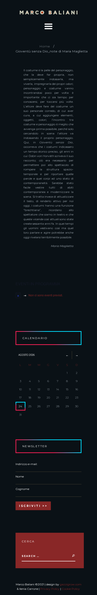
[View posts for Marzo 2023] (67, 355)
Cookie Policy (71, 589)
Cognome (22, 489)
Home (44, 46)
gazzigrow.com (70, 584)
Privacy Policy (50, 589)
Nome (20, 476)
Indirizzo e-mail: (26, 464)
